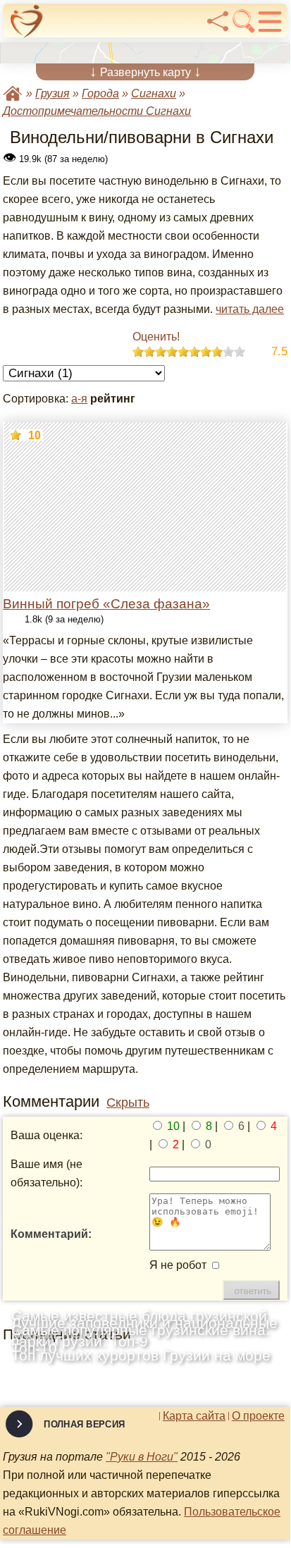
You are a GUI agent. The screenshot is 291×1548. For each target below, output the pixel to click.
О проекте (258, 1416)
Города (100, 93)
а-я (79, 399)
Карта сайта (194, 1416)
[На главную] (27, 21)
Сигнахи (153, 93)
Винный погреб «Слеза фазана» (106, 603)
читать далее (250, 309)
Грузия (52, 93)
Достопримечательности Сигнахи (97, 111)
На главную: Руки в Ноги (13, 93)
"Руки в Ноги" (142, 1457)
